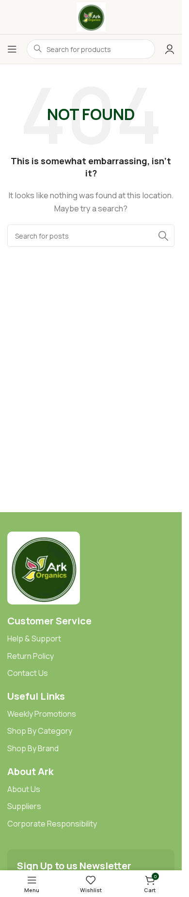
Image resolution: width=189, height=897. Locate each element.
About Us (23, 789)
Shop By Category (39, 730)
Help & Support (34, 638)
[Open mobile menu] (12, 49)
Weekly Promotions (41, 713)
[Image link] (43, 567)
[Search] (163, 235)
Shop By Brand (33, 748)
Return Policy (30, 656)
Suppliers (24, 806)
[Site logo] (91, 16)
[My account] (169, 49)
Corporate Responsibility (52, 823)
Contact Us (27, 673)
